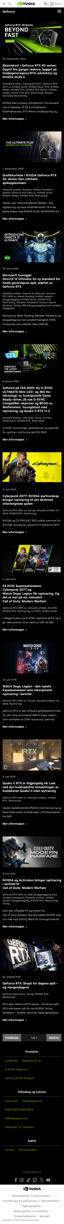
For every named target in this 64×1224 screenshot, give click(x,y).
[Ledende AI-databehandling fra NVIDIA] (26, 4)
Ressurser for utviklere (19, 1127)
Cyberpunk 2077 (32, 83)
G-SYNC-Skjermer (16, 1069)
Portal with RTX (20, 92)
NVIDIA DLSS (19, 86)
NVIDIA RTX (18, 89)
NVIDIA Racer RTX (39, 86)
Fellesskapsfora (32, 1101)
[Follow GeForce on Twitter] (42, 1180)
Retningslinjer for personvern (30, 1195)
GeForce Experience (14, 994)
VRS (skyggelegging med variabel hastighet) (32, 307)
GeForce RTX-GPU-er (24, 192)
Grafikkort (11, 1060)
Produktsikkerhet (25, 1216)
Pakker (37, 189)
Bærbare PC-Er (31, 1060)
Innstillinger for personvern (20, 1201)
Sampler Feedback (27, 302)
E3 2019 (52, 607)
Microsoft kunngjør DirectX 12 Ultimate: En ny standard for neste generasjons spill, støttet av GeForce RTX (31, 281)
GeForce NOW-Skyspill (19, 1078)
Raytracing (37, 92)
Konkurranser (50, 611)
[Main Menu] (4, 4)
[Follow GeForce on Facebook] (16, 1180)
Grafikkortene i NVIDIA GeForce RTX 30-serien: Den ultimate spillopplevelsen (29, 179)
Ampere (27, 189)
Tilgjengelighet (30, 1206)
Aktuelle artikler (12, 83)
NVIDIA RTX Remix (36, 89)
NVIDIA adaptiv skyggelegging (28, 899)
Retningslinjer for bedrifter (30, 1211)
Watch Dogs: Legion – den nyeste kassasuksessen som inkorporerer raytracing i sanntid (27, 690)
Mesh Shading (26, 296)
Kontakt (45, 1216)
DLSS (38, 417)
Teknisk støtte (28, 1150)
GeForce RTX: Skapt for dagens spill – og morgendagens (30, 985)
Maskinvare (9, 420)
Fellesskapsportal (16, 1118)
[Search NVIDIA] (10, 3)
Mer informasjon (13, 118)
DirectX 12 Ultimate (34, 293)
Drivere (9, 1150)
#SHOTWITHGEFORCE (19, 1109)
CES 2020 (28, 417)
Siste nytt (11, 1101)
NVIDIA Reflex (11, 195)
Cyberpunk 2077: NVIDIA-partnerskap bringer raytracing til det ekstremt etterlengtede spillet (31, 500)
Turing (16, 305)
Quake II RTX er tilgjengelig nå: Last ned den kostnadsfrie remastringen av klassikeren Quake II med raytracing (31, 787)
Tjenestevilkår (50, 1201)
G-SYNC (47, 417)
